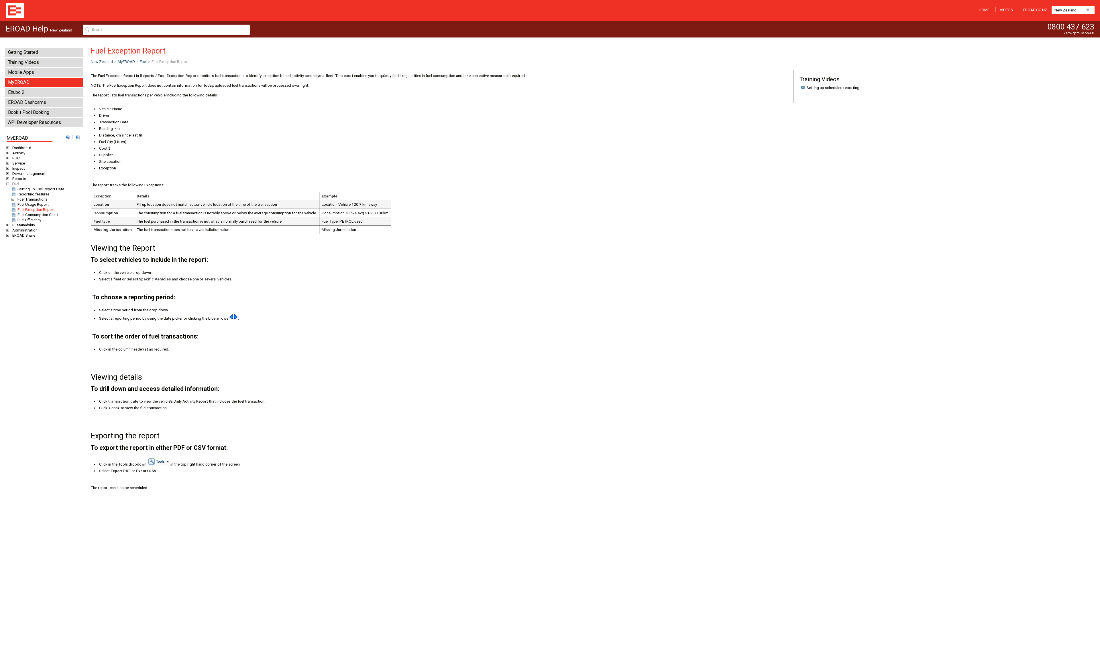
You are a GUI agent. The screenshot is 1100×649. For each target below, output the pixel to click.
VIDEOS (1006, 9)
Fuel (15, 183)
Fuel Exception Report (36, 209)
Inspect (18, 168)
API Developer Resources (34, 122)
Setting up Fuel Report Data (40, 189)
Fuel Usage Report (33, 204)
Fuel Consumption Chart (37, 214)
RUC (16, 158)
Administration (25, 230)
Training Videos (23, 62)
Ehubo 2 (16, 92)
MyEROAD (19, 82)
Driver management (29, 173)
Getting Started (23, 52)
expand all (68, 137)
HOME (984, 9)
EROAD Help (15, 10)
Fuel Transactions (32, 199)
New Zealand (1065, 10)
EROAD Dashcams (27, 102)
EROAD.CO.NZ (1035, 9)
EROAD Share (23, 235)
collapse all (78, 137)
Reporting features (33, 194)
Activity (18, 153)
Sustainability (23, 225)
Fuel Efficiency (29, 219)
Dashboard (21, 147)
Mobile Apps (21, 72)
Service (18, 163)
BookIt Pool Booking (28, 112)
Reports (19, 178)
